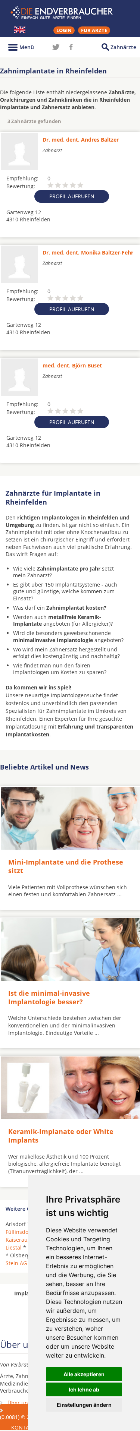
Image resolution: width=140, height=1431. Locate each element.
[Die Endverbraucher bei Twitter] (56, 47)
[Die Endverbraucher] (70, 13)
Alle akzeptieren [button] (84, 1374)
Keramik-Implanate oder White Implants (60, 1135)
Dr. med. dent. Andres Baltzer (81, 139)
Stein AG (16, 1263)
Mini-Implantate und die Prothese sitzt (65, 866)
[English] (19, 29)
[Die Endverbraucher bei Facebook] (71, 47)
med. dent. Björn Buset (72, 365)
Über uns (19, 1402)
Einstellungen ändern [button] (84, 1405)
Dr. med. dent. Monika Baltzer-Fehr (88, 252)
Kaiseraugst (20, 1239)
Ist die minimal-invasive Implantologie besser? (49, 997)
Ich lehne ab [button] (84, 1389)
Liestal (14, 1247)
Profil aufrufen (71, 196)
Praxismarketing (27, 1410)
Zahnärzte (123, 47)
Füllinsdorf (19, 1231)
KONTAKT (23, 1427)
